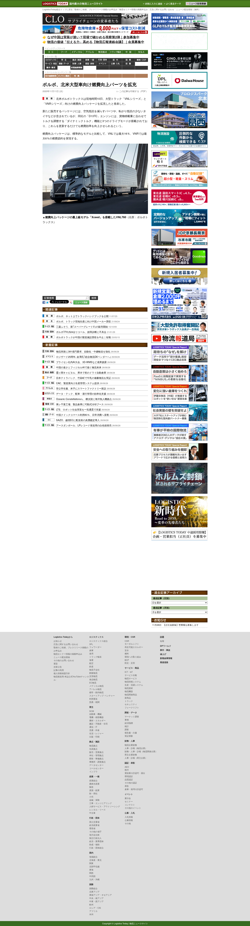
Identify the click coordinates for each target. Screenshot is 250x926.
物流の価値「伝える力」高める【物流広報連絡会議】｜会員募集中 (95, 41)
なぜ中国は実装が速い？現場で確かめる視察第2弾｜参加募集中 (93, 37)
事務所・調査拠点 (97, 761)
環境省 (92, 828)
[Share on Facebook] (44, 302)
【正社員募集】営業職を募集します (180, 624)
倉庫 (91, 650)
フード (63, 52)
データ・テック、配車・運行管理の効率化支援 (81, 393)
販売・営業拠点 (96, 752)
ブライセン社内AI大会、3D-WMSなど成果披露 (81, 362)
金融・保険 (94, 799)
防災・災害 (130, 662)
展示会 (128, 798)
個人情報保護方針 (62, 673)
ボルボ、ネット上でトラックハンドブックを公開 (82, 316)
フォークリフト (132, 707)
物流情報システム (133, 681)
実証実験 (129, 735)
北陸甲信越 (94, 866)
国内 (115, 60)
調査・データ (63, 64)
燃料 (127, 653)
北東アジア (94, 891)
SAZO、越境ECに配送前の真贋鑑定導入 (78, 420)
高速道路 (89, 68)
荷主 (63, 60)
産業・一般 (89, 60)
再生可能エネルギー (134, 647)
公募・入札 (115, 64)
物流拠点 (102, 52)
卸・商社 (93, 793)
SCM (91, 711)
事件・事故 (51, 68)
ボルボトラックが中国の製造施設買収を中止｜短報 (83, 337)
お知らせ (58, 640)
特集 (76, 76)
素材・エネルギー (97, 720)
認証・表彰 (89, 64)
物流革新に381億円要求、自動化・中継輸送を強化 (83, 351)
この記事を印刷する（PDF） (133, 91)
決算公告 (58, 666)
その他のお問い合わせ (64, 660)
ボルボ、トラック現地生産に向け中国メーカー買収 (83, 321)
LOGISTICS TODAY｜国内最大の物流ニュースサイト (54, 3)
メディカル (76, 52)
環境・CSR (141, 60)
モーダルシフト (132, 643)
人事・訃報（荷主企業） (136, 757)
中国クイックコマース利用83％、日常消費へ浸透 (82, 414)
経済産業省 (94, 825)
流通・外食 (94, 730)
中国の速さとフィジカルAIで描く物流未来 (78, 367)
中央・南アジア (96, 898)
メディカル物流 (96, 685)
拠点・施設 (76, 60)
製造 (91, 786)
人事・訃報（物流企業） (136, 748)
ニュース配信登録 (62, 657)
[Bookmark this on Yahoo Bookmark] (71, 302)
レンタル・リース (97, 809)
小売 (91, 796)
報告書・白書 (131, 732)
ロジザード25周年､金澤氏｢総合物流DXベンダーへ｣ (83, 356)
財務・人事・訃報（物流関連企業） (141, 751)
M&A (141, 52)
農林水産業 (94, 783)
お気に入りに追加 (152, 3)
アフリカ (93, 910)
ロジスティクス (51, 60)
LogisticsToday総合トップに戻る (58, 9)
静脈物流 (93, 672)
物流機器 (129, 691)
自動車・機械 (95, 713)
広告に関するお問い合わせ (162, 9)
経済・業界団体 (96, 841)
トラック (129, 700)
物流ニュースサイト (139, 923)
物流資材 (129, 688)
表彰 (127, 785)
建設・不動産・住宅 (98, 723)
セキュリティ (131, 704)
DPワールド (141, 64)
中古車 (92, 812)
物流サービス (131, 678)
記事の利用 (59, 670)
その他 (128, 823)
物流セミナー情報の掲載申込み (133, 9)
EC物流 (92, 682)
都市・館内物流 (96, 692)
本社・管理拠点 (96, 755)
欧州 (91, 904)
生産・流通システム (134, 684)
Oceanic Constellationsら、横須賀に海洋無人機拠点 (84, 399)
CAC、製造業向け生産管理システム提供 (77, 383)
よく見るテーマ (172, 3)
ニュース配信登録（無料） (188, 9)
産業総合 (93, 780)
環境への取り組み (133, 656)
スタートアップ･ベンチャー (102, 695)
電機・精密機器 (96, 717)
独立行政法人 (95, 837)
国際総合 (93, 888)
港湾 (91, 653)
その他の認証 (131, 782)
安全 (127, 650)
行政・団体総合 (96, 847)
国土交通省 (94, 821)
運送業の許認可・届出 (135, 772)
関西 (91, 872)
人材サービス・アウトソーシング (104, 806)
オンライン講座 (63, 76)
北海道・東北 (95, 859)
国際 (128, 60)
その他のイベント (133, 807)
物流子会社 (94, 669)
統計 (127, 726)
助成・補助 (94, 844)
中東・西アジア (96, 901)
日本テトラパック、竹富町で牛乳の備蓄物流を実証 (83, 378)
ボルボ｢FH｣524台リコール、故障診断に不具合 (81, 332)
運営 (56, 663)
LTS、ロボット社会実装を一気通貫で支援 (78, 409)
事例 (127, 719)
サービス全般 (131, 675)
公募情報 (129, 820)
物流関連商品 (131, 694)
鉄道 (91, 666)
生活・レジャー (96, 733)
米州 (91, 914)
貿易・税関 (94, 701)
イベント (102, 64)
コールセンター (96, 768)
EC (51, 52)
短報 (162, 640)
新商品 (128, 697)
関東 (91, 863)
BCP (127, 659)
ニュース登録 (81, 302)
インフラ (93, 771)
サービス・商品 (51, 64)
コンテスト (130, 804)
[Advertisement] (95, 264)
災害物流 (93, 676)
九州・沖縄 (94, 879)
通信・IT (93, 726)
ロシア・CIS (95, 907)
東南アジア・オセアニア (100, 894)
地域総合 (93, 856)
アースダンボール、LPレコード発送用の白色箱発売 (84, 425)
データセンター (96, 764)
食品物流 (93, 679)
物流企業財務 (131, 744)
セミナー (129, 801)
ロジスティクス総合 (98, 640)
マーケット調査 (132, 716)
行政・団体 (102, 60)
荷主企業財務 (131, 754)
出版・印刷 (94, 736)
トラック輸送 (115, 52)
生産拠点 (93, 748)
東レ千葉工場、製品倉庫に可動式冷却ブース (80, 404)
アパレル (89, 52)
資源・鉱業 (94, 790)
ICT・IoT (129, 671)
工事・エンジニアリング (100, 803)
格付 (127, 769)
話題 (128, 64)
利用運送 (93, 698)
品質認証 (129, 779)
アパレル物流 (95, 689)
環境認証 (129, 776)
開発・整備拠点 (96, 758)
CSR (127, 640)
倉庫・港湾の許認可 (134, 789)
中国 (128, 52)
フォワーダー (95, 647)
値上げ (63, 68)
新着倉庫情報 (76, 68)
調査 (127, 729)
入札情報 (129, 816)
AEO (127, 766)
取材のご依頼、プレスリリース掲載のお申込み (95, 9)
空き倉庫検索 (51, 76)
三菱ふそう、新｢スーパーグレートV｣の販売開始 (82, 326)
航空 (91, 663)
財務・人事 (76, 64)
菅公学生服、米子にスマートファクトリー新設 (81, 388)
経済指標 (129, 722)
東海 (91, 869)
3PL (91, 644)
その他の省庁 (95, 831)
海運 (91, 659)
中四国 (92, 876)
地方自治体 (94, 834)
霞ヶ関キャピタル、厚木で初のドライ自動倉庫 (81, 372)
